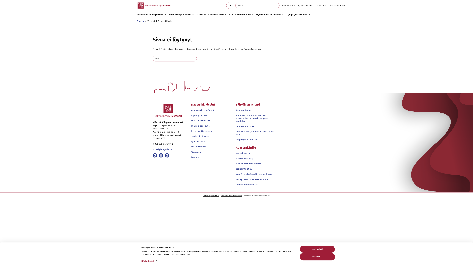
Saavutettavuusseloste (231, 195)
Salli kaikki (317, 249)
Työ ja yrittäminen (296, 14)
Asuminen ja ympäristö (150, 14)
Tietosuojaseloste (211, 195)
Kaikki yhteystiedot (163, 149)
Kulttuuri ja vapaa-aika (210, 14)
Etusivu (140, 21)
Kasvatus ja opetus (180, 14)
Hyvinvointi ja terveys (268, 14)
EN (229, 5)
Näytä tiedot (147, 261)
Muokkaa (316, 256)
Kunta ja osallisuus (240, 14)
